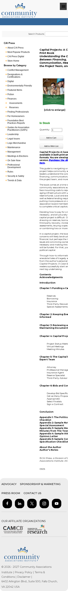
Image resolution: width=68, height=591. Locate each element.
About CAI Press (15, 47)
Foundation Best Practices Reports (16, 121)
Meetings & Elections (17, 156)
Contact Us (32, 493)
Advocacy (9, 484)
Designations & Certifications (14, 75)
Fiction (10, 94)
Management (13, 151)
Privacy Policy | (25, 572)
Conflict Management (17, 70)
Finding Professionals (18, 112)
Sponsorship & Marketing (40, 484)
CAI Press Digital (15, 56)
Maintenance (13, 147)
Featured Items (14, 90)
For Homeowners (15, 116)
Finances (12, 98)
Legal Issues (13, 138)
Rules (10, 171)
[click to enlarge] (54, 110)
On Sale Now (13, 160)
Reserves (14, 107)
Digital (10, 81)
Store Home (13, 61)
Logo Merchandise (16, 143)
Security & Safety (15, 176)
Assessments (15, 103)
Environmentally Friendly (19, 85)
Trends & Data (14, 180)
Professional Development (14, 166)
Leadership (13, 134)
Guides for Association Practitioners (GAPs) (18, 128)
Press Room (10, 493)
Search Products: (36, 34)
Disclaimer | (24, 576)
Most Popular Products (18, 52)
